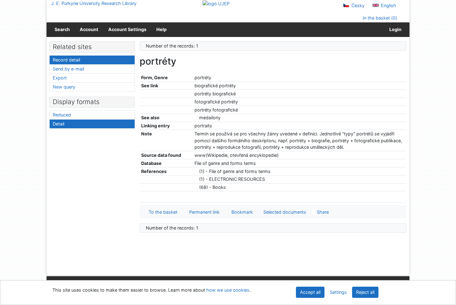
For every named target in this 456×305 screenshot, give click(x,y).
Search (62, 29)
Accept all (310, 292)
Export (60, 77)
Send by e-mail (68, 68)
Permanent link (203, 212)
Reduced (62, 114)
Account (89, 29)
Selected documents (284, 212)
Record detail (66, 59)
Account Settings (127, 29)
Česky (357, 5)
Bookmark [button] (241, 212)
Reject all (365, 292)
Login (394, 29)
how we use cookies (227, 290)
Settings (338, 292)
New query (64, 86)
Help (161, 29)
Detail (58, 123)
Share (322, 212)
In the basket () (379, 17)
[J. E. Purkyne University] (216, 3)
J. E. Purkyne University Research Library (93, 3)
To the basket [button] (161, 212)
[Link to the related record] (196, 117)
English (388, 5)
